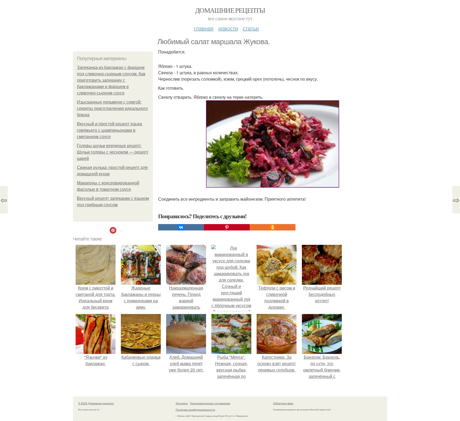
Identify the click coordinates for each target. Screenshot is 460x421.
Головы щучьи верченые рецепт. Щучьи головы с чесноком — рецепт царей (112, 152)
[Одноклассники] (272, 227)
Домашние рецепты (230, 10)
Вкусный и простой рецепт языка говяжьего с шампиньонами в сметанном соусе (109, 130)
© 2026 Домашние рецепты (96, 403)
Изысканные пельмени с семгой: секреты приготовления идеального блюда (112, 108)
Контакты (182, 403)
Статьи (251, 28)
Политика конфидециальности (195, 409)
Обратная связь (283, 403)
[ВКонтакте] (181, 227)
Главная (203, 28)
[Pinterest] (227, 227)
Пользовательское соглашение (210, 403)
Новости (228, 28)
